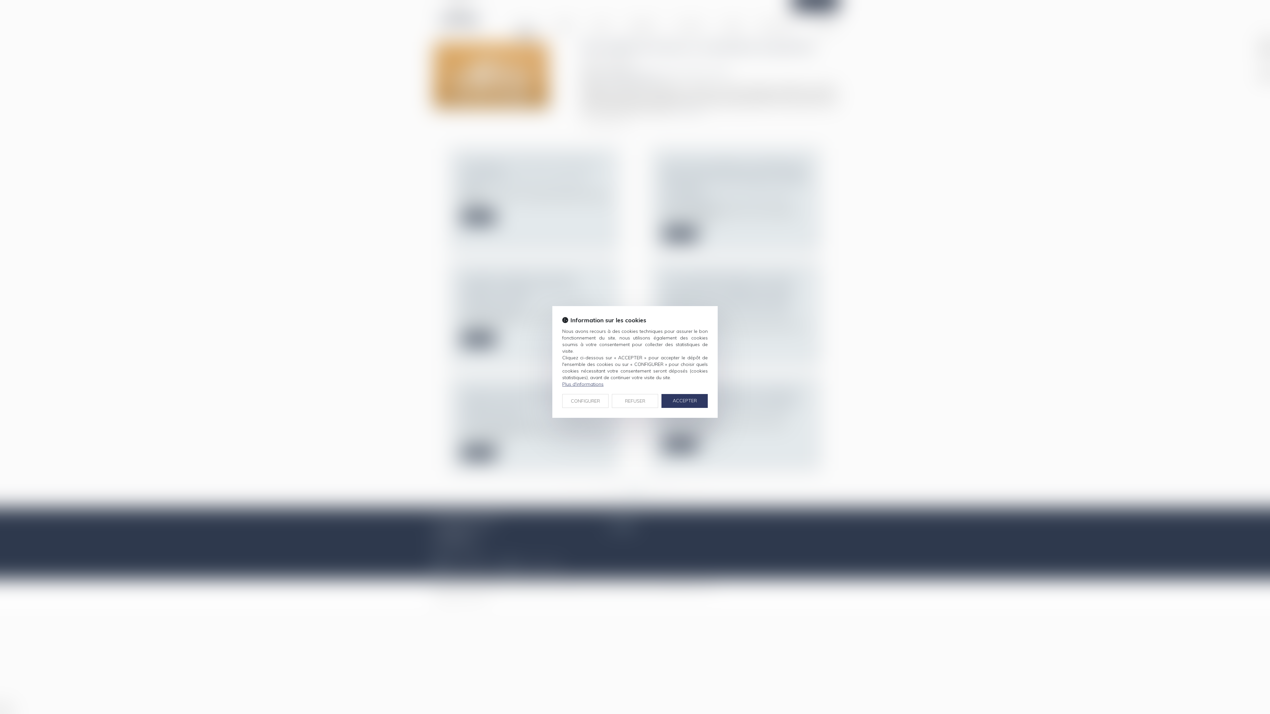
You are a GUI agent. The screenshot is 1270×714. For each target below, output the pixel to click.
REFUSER (635, 401)
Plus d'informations (583, 384)
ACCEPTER (685, 401)
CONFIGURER (585, 401)
